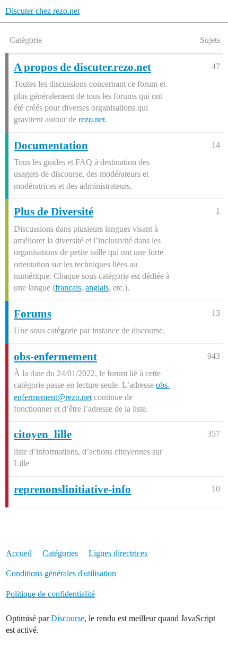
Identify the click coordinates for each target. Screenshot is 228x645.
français (68, 287)
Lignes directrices (118, 553)
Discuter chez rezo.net (42, 10)
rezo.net (91, 119)
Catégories (60, 553)
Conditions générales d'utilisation (61, 573)
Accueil (19, 553)
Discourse (67, 618)
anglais (97, 287)
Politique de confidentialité (50, 593)
